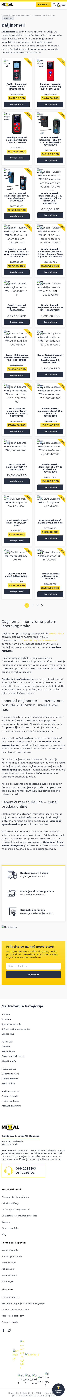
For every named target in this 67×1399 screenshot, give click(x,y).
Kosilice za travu (10, 1091)
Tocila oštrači (9, 1069)
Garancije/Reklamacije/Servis (35, 913)
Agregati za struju (11, 1105)
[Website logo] (9, 4)
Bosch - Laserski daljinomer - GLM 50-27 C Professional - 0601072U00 (50, 141)
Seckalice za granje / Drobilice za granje (23, 1303)
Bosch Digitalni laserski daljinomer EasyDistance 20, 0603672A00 (50, 359)
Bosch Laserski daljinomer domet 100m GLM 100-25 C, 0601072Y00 (17, 412)
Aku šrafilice (8, 1083)
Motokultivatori (10, 1078)
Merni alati (25, 15)
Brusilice (6, 1019)
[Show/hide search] (54, 4)
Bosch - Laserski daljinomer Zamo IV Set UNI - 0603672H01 (50, 307)
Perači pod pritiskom (13, 1056)
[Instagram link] (9, 1329)
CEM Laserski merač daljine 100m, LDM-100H (17, 522)
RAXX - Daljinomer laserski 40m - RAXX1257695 (17, 86)
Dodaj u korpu (16, 104)
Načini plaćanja (10, 1250)
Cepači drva (8, 1034)
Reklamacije (8, 1269)
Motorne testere (10, 1073)
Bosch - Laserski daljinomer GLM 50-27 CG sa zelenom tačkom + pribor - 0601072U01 (50, 253)
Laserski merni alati (43, 15)
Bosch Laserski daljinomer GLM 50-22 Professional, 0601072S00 (50, 468)
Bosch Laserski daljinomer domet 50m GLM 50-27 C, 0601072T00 (50, 412)
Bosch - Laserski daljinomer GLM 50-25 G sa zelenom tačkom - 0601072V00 (16, 253)
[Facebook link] (4, 1329)
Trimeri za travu (10, 1101)
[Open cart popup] (58, 4)
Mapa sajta (7, 1281)
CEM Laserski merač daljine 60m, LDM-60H (50, 521)
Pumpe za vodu (10, 1096)
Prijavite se (33, 974)
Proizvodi (43, 5)
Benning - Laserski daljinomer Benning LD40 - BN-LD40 (50, 86)
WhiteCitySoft (47, 1395)
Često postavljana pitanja (15, 1197)
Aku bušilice (8, 1051)
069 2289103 (26, 1168)
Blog (4, 1234)
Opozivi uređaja (10, 1228)
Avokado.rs (31, 1395)
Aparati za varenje (11, 1024)
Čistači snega (9, 1061)
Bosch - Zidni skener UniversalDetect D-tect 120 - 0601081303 (16, 357)
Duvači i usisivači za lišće (15, 1309)
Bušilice (6, 1014)
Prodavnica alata (9, 15)
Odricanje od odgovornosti (16, 1209)
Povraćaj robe (9, 1262)
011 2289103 (25, 1173)
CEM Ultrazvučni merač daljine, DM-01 (16, 574)
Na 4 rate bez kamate (32, 894)
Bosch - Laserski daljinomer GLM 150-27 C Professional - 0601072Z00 (16, 197)
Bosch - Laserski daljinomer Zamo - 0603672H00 (17, 307)
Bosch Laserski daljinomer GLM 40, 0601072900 (16, 467)
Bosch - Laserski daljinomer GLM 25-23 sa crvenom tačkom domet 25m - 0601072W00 (50, 198)
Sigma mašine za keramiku (16, 1029)
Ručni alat (7, 1041)
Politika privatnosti (12, 1256)
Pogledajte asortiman (31, 876)
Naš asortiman (9, 1275)
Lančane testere (10, 1297)
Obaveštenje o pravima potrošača (19, 1215)
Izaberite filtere (58, 1391)
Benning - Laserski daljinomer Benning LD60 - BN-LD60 (16, 140)
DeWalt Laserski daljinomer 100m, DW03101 (50, 576)
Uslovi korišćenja (10, 1203)
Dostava (6, 1222)
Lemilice (6, 1046)
